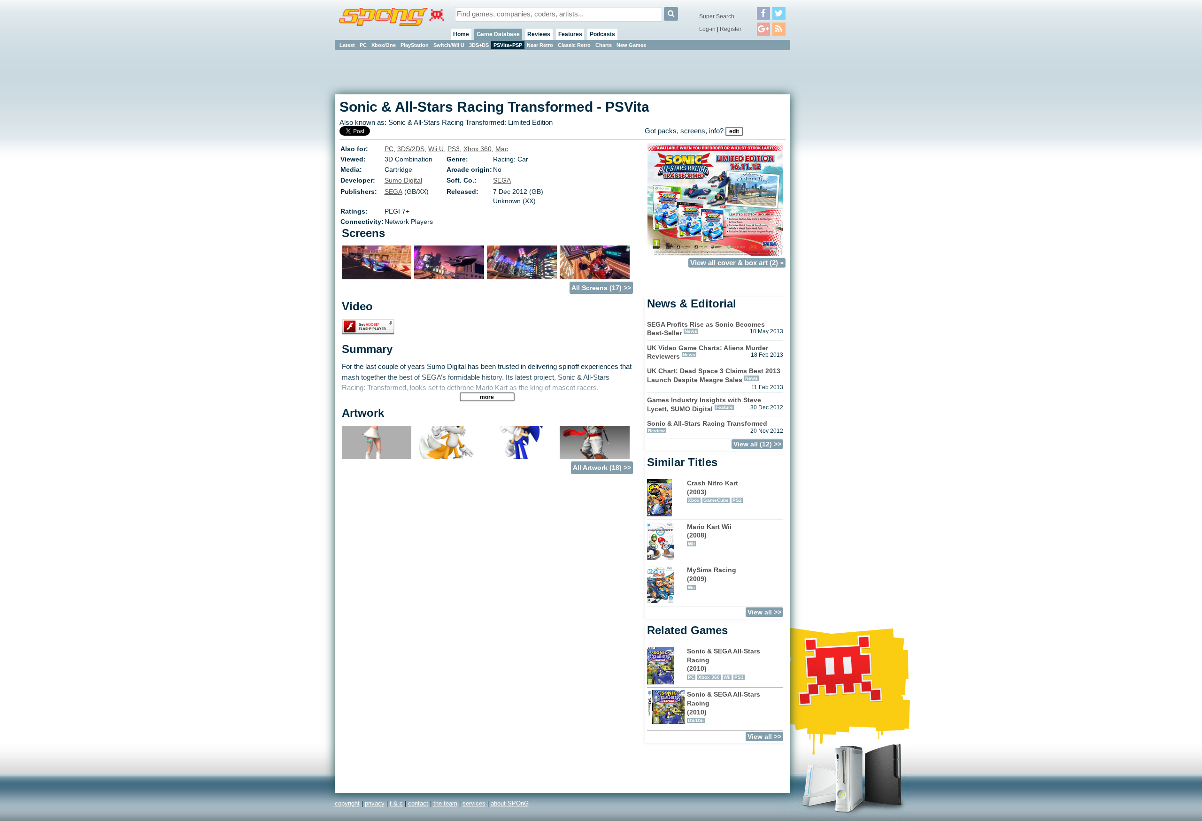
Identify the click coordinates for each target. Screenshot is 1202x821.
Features (570, 34)
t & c (396, 803)
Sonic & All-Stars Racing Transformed (707, 423)
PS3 (453, 149)
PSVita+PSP (507, 45)
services (473, 803)
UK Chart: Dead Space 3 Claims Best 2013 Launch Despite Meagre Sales (713, 375)
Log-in (707, 29)
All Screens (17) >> (601, 288)
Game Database (498, 34)
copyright (347, 803)
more (487, 397)
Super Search (716, 16)
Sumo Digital (403, 180)
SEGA (502, 180)
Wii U (436, 149)
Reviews (538, 34)
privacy (375, 803)
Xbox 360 (477, 149)
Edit (734, 131)
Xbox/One (383, 45)
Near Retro (540, 45)
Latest (347, 45)
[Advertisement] (832, 192)
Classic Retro (574, 45)
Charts (603, 45)
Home (461, 34)
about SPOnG (510, 803)
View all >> (764, 612)
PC (363, 45)
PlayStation (415, 45)
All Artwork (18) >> (602, 467)
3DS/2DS (410, 149)
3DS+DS (479, 45)
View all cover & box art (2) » (737, 263)
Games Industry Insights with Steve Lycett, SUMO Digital (704, 404)
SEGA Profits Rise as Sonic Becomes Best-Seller (706, 329)
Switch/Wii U (448, 45)
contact (418, 803)
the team (445, 803)
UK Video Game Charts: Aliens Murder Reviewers (707, 352)
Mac (501, 149)
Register (730, 29)
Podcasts (602, 34)
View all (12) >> (757, 444)
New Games (631, 45)
